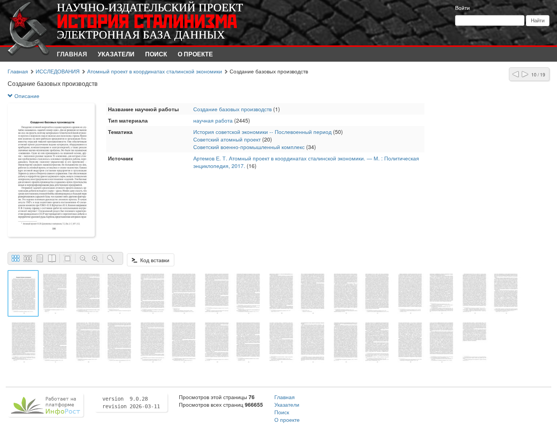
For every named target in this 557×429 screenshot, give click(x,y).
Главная (72, 54)
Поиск (156, 54)
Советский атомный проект (227, 139)
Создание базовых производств (232, 109)
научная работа (213, 120)
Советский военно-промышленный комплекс (249, 147)
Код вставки (153, 260)
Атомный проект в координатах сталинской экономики (155, 71)
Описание (26, 95)
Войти (462, 7)
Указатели (116, 54)
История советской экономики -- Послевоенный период (262, 131)
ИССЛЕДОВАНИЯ (58, 71)
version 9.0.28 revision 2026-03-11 (131, 402)
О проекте (195, 54)
